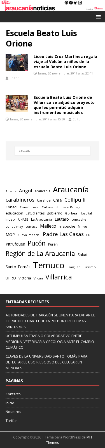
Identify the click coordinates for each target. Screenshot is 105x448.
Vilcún (38, 278)
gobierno (54, 213)
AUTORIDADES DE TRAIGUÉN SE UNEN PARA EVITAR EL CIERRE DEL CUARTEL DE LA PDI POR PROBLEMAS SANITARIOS (50, 320)
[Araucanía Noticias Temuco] (52, 7)
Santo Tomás (18, 266)
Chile (57, 200)
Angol (25, 190)
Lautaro (62, 219)
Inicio (10, 402)
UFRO (11, 278)
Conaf (24, 207)
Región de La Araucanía (40, 253)
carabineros (20, 199)
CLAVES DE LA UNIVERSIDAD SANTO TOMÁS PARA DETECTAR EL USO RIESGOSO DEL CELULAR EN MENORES (46, 362)
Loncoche (78, 219)
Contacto (13, 393)
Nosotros (13, 411)
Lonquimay (14, 226)
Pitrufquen (15, 244)
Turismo (89, 267)
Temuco (48, 265)
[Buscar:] (52, 151)
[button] (97, 16)
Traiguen (73, 267)
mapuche (67, 226)
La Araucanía (41, 219)
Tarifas (12, 420)
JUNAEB (23, 219)
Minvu (82, 226)
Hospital (86, 213)
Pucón (37, 243)
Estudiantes (35, 213)
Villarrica (58, 276)
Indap (10, 219)
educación (14, 213)
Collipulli (74, 199)
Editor (14, 78)
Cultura (47, 207)
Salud (82, 254)
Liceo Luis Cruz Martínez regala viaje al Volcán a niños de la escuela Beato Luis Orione (65, 61)
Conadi (11, 206)
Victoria (24, 278)
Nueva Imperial (28, 235)
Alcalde (11, 191)
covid (35, 207)
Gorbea (71, 213)
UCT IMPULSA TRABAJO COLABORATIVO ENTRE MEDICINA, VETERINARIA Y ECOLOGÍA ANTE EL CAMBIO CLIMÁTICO (50, 341)
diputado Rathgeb (69, 207)
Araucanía (71, 189)
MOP (10, 234)
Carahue (44, 200)
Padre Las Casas (63, 234)
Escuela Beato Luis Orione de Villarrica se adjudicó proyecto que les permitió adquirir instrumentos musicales (64, 105)
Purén (53, 244)
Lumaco (31, 226)
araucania (42, 191)
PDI (88, 235)
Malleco (48, 226)
